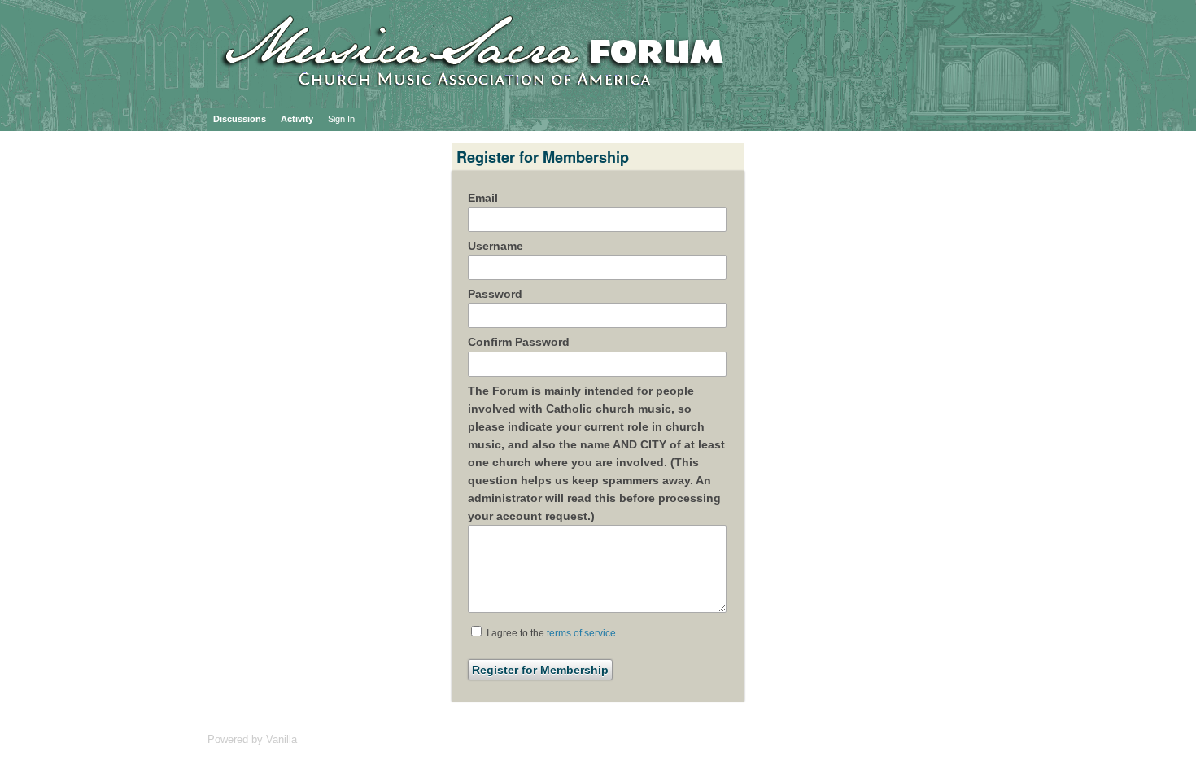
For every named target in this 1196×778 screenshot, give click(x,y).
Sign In (341, 119)
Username (495, 245)
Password (495, 293)
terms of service (581, 633)
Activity (297, 119)
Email (483, 197)
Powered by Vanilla (252, 739)
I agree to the (550, 633)
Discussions (239, 119)
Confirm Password (519, 341)
